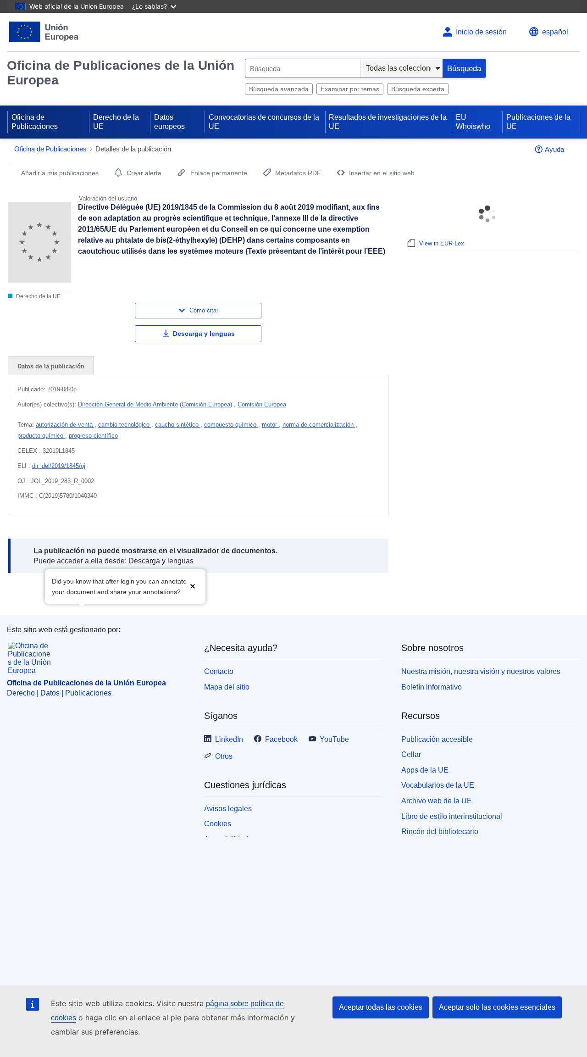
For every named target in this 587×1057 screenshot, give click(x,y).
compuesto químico (231, 424)
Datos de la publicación (50, 366)
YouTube (334, 739)
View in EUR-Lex (441, 243)
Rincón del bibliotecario (439, 831)
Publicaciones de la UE (538, 121)
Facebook (281, 739)
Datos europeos (169, 121)
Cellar (411, 754)
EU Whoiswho (473, 121)
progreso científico (93, 435)
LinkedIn (229, 739)
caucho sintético (177, 424)
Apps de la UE (425, 770)
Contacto (218, 671)
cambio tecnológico (124, 424)
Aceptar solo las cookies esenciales (497, 1007)
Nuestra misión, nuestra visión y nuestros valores (480, 671)
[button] (193, 585)
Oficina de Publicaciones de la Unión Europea (120, 72)
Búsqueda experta (417, 89)
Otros (224, 756)
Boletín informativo (431, 687)
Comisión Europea (206, 404)
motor (270, 424)
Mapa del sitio (226, 687)
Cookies (217, 824)
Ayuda (554, 149)
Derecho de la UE (116, 121)
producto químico (41, 435)
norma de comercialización (318, 424)
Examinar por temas (350, 89)
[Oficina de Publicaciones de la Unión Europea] (43, 32)
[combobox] (302, 68)
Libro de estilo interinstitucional (451, 816)
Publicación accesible (437, 739)
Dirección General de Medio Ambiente (128, 404)
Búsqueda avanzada (279, 89)
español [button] (555, 32)
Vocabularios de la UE (437, 785)
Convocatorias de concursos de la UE (264, 121)
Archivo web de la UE (436, 801)
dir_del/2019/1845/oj (58, 465)
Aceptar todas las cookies (380, 1007)
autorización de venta (65, 424)
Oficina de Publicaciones (34, 121)
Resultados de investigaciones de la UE (388, 121)
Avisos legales (228, 808)
